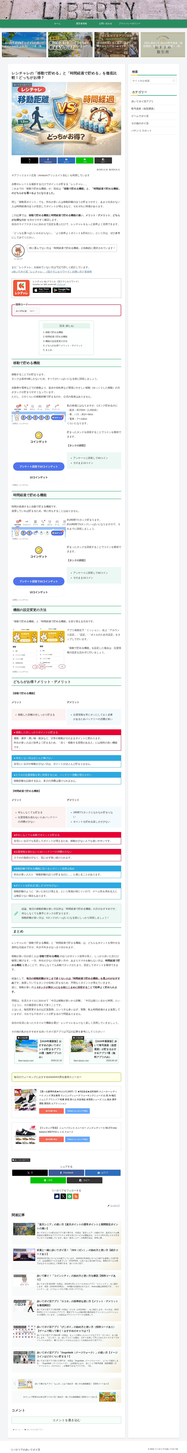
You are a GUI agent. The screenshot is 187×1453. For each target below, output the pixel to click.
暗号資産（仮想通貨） (143, 108)
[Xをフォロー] (63, 1196)
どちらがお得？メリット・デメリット (64, 345)
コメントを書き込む (66, 1420)
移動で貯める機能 (54, 332)
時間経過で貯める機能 (56, 336)
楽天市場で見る (51, 1111)
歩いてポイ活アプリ (22, 1160)
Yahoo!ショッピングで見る (77, 1111)
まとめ (48, 350)
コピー (32, 311)
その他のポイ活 (140, 123)
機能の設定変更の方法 (56, 341)
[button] (103, 160)
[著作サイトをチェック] (57, 1196)
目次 (62, 325)
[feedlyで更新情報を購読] (69, 1196)
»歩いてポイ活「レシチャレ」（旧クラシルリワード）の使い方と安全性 (52, 271)
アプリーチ (61, 284)
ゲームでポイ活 (140, 116)
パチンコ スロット (141, 130)
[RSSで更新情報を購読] (76, 1196)
